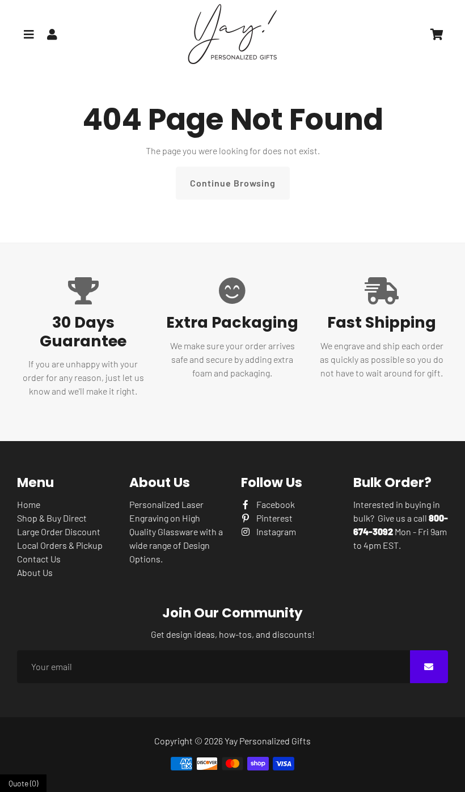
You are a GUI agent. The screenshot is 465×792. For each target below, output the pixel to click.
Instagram (275, 531)
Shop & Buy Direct (52, 518)
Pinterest (274, 518)
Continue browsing (233, 182)
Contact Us (39, 558)
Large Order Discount (58, 531)
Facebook (275, 504)
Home (28, 504)
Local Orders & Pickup (60, 545)
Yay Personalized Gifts (268, 740)
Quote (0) (23, 783)
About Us (35, 572)
